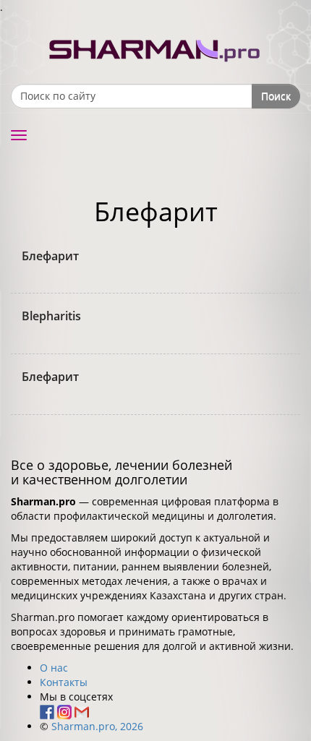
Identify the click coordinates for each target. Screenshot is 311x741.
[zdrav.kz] (155, 47)
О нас (54, 667)
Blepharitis (51, 316)
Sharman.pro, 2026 (97, 726)
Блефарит (50, 256)
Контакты (64, 682)
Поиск (276, 96)
